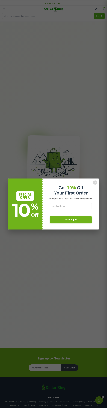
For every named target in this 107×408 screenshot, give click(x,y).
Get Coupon (71, 219)
